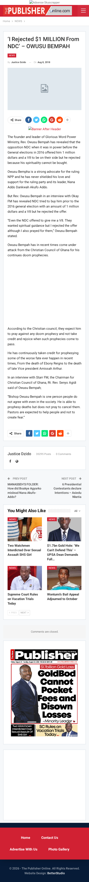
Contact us (49, 838)
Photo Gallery (58, 849)
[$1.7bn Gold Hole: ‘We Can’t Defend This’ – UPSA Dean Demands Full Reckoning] (64, 529)
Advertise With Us (23, 849)
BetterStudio (56, 873)
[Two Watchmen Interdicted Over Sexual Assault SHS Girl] (25, 529)
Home (25, 838)
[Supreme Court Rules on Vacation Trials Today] (25, 578)
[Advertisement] (44, 291)
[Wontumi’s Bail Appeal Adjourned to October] (64, 578)
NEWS (12, 55)
